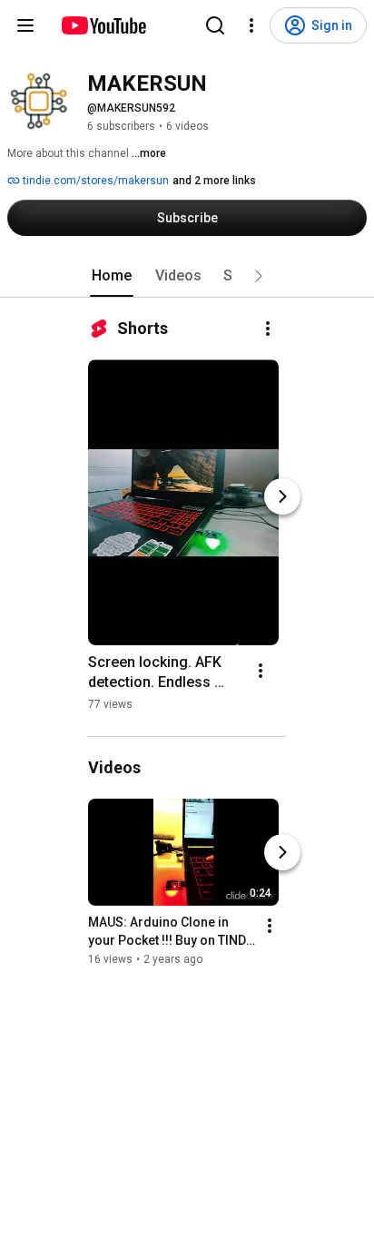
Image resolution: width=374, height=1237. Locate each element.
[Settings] (251, 25)
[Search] (215, 25)
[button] (258, 276)
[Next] (282, 496)
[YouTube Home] (103, 25)
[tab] (111, 276)
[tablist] (187, 276)
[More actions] (268, 328)
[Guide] (25, 25)
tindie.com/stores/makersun (94, 180)
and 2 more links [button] (214, 180)
